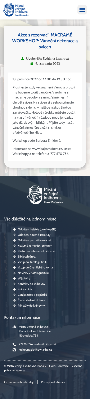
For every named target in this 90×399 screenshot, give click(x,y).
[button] (82, 9)
